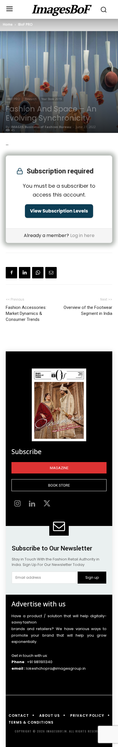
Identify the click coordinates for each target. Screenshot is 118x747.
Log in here (82, 235)
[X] (47, 504)
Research (31, 99)
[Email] (51, 272)
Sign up (92, 577)
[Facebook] (11, 272)
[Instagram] (17, 504)
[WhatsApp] (38, 272)
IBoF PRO (25, 24)
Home (8, 24)
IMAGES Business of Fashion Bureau (41, 127)
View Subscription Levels (59, 211)
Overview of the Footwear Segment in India (88, 310)
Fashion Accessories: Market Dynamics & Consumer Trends (26, 313)
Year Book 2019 (52, 99)
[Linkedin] (24, 272)
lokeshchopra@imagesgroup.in (56, 668)
